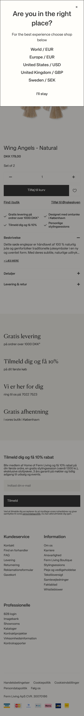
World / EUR (42, 50)
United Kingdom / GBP (42, 73)
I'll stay (42, 94)
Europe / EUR (41, 57)
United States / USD (42, 65)
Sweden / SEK (41, 80)
